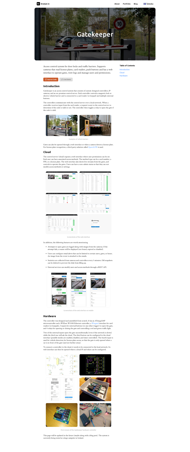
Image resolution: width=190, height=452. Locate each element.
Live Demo (67, 79)
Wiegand (95, 323)
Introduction (125, 70)
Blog (136, 4)
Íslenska (150, 4)
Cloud (122, 73)
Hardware (123, 76)
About (117, 4)
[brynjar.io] (38, 3)
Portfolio (127, 4)
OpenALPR (92, 147)
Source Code (52, 79)
